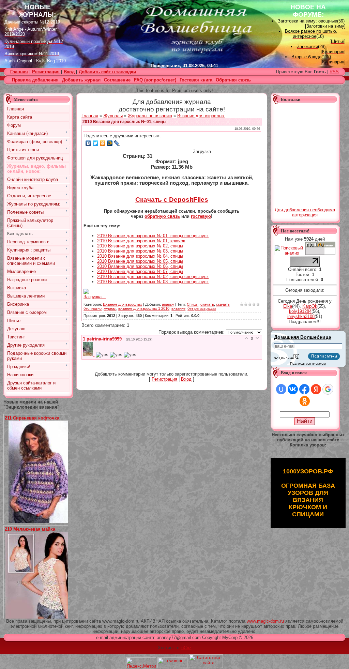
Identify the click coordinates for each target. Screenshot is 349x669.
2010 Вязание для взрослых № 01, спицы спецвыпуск (153, 235)
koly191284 (300, 311)
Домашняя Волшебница (302, 337)
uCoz (186, 647)
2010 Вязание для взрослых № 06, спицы (140, 266)
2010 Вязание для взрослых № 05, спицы (140, 261)
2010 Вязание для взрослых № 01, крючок (141, 240)
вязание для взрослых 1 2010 (143, 308)
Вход (69, 71)
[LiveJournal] (117, 143)
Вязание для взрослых (201, 115)
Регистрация (46, 71)
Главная (89, 115)
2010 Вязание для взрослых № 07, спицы (140, 271)
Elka (287, 306)
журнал (110, 308)
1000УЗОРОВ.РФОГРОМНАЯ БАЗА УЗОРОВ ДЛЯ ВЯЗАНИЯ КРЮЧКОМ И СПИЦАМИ (308, 493)
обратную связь (162, 216)
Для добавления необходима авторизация (305, 212)
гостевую (201, 216)
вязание (178, 308)
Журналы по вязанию (150, 115)
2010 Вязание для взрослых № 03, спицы (140, 251)
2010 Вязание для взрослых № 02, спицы (140, 245)
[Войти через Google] (327, 389)
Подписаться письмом (308, 363)
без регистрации (201, 308)
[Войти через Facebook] (304, 389)
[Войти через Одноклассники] (305, 401)
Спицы (192, 304)
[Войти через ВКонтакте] (293, 389)
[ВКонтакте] (88, 143)
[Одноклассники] (102, 143)
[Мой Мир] (109, 143)
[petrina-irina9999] (89, 354)
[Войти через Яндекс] (316, 389)
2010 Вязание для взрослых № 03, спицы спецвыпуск (153, 281)
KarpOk (309, 306)
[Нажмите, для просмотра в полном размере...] (41, 521)
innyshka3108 (301, 316)
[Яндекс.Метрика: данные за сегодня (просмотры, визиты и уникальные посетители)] (141, 662)
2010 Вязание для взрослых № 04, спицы (140, 256)
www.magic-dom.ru (265, 621)
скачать (207, 304)
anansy (168, 304)
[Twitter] (95, 143)
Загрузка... (95, 296)
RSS (334, 71)
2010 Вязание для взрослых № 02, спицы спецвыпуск (153, 276)
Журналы (113, 115)
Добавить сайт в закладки (107, 71)
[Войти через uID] (281, 389)
